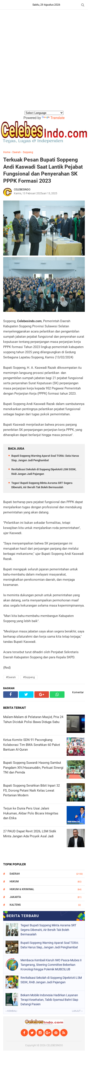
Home (6, 152)
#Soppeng (29, 677)
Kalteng (15, 904)
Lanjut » (77, 1011)
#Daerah (11, 677)
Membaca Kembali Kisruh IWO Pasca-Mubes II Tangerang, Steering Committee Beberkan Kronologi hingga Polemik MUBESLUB (51, 964)
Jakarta (15, 897)
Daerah (16, 152)
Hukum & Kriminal (22, 889)
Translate (57, 118)
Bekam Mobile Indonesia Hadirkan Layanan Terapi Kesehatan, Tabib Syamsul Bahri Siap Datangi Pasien (49, 999)
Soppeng (28, 152)
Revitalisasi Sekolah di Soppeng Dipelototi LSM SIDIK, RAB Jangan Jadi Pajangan (51, 980)
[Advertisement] (44, 63)
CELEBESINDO (54, 1045)
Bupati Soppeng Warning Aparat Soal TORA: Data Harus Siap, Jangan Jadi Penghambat (50, 945)
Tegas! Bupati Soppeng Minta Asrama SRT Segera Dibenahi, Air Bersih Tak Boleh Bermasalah (48, 930)
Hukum (14, 881)
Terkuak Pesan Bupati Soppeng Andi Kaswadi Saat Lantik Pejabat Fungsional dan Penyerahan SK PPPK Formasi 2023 (43, 170)
